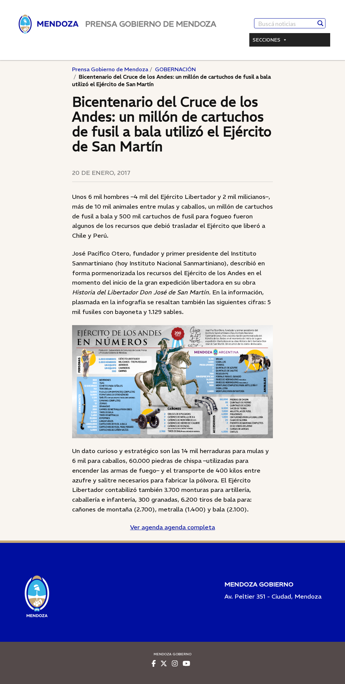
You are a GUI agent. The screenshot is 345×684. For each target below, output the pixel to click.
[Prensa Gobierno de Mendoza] (49, 24)
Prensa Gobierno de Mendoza (110, 69)
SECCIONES (266, 40)
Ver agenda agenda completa (172, 527)
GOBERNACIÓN (175, 69)
